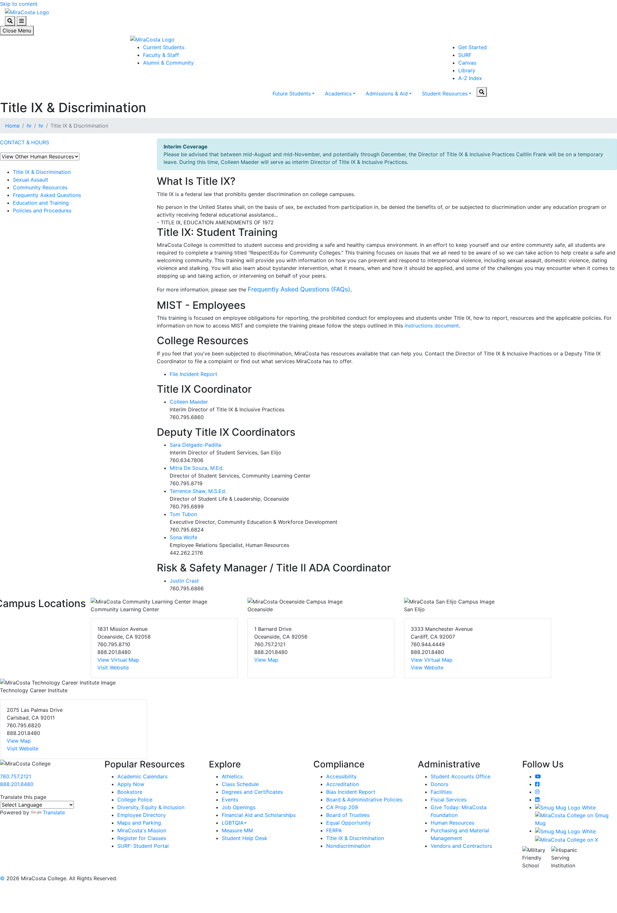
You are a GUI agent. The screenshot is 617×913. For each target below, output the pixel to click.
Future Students (292, 93)
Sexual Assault (30, 179)
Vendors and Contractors (461, 846)
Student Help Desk (244, 838)
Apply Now (130, 784)
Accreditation (342, 784)
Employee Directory (141, 815)
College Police (134, 799)
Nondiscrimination (348, 846)
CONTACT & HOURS (24, 142)
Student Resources (445, 93)
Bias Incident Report (350, 792)
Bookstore (129, 792)
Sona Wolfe (183, 537)
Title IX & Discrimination (42, 172)
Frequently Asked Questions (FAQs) (299, 289)
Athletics (232, 776)
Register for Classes (141, 838)
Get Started (472, 47)
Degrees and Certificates (252, 792)
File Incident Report (193, 374)
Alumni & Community (168, 62)
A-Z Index (470, 78)
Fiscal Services (449, 799)
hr (29, 125)
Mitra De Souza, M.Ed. (197, 468)
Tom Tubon (183, 514)
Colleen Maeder (189, 401)
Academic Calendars (142, 776)
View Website (427, 667)
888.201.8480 (16, 784)
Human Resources (452, 822)
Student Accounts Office (460, 776)
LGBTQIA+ (234, 822)
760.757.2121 (15, 776)
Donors (439, 784)
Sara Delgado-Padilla (195, 445)
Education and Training (41, 203)
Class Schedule (240, 784)
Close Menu (17, 30)
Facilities (441, 792)
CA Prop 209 (342, 807)
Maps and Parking (139, 822)
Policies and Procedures (42, 210)
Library (466, 70)
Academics (338, 93)
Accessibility (341, 776)
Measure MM (237, 830)
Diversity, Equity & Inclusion (150, 807)
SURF (464, 55)
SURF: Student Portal (143, 846)
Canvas (467, 62)
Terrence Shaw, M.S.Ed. (198, 491)
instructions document (432, 325)
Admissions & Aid (387, 93)
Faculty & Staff (161, 55)
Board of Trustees (348, 815)
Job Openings (238, 807)
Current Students (163, 47)
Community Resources (40, 187)
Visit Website (113, 667)
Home (12, 125)
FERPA (334, 830)
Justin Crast (184, 580)
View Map (266, 660)
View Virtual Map (118, 660)
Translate (54, 812)
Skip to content (19, 4)
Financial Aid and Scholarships (259, 815)
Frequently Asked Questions (47, 195)
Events (230, 799)
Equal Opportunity (348, 822)
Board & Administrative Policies (364, 799)
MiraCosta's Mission (141, 830)
